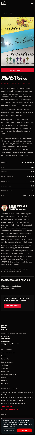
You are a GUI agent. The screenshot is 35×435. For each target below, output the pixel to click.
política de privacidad (9, 426)
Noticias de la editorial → (10, 409)
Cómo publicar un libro (8, 353)
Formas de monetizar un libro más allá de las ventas (17, 397)
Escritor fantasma (7, 362)
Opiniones (4, 365)
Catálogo (4, 377)
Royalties (4, 380)
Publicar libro (5, 371)
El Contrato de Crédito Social (11, 286)
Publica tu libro (12, 306)
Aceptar (24, 430)
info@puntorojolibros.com (10, 344)
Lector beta (5, 359)
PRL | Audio (4, 383)
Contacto (4, 368)
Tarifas (3, 356)
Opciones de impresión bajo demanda (13, 403)
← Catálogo (6, 13)
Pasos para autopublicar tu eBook (12, 400)
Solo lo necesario (9, 430)
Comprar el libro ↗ (17, 70)
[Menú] (32, 3)
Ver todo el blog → (8, 406)
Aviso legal (4, 418)
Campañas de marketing (9, 374)
